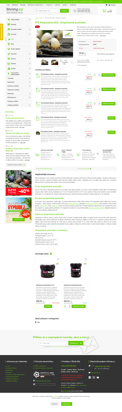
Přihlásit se (74, 343)
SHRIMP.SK (73, 5)
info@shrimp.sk (95, 373)
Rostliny (14, 54)
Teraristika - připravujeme (15, 73)
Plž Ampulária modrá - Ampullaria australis (54, 88)
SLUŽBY (64, 5)
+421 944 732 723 (83, 11)
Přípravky (11, 94)
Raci (12, 44)
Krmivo (13, 59)
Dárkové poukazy (12, 381)
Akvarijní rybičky (16, 29)
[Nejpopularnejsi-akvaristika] (44, 374)
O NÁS (8, 5)
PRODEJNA (23, 5)
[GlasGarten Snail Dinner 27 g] (48, 270)
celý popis (103, 35)
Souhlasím (66, 404)
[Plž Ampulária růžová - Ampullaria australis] (38, 75)
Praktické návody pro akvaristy (43, 368)
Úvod (36, 18)
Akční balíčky (15, 19)
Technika (10, 78)
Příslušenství (12, 97)
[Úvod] (19, 11)
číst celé (21, 127)
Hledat (64, 11)
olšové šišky (44, 206)
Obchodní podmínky (12, 377)
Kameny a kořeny (13, 86)
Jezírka (13, 68)
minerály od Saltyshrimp (96, 208)
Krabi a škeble (15, 49)
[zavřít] (119, 2)
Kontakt (9, 372)
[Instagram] (95, 378)
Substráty (11, 82)
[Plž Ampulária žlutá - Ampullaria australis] (38, 118)
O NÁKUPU (49, 5)
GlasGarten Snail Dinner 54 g (73, 285)
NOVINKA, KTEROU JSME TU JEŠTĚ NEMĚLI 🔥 (17, 150)
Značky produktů (13, 105)
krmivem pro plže (73, 204)
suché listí (55, 206)
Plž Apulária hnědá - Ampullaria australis (53, 131)
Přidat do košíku (108, 75)
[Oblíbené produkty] (106, 5)
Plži (12, 39)
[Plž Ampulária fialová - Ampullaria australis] (38, 104)
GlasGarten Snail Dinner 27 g (45, 285)
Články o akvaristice (40, 366)
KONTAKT (58, 5)
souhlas (55, 396)
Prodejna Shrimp (12, 368)
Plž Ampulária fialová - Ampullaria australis (54, 103)
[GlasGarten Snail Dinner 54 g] (76, 270)
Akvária (13, 64)
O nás (8, 366)
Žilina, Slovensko (81, 385)
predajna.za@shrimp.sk (68, 387)
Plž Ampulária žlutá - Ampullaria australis (54, 117)
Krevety (13, 34)
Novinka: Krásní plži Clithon (15, 118)
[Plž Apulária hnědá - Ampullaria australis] (38, 133)
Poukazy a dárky (13, 101)
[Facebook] (91, 378)
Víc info (111, 118)
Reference (10, 370)
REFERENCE (15, 5)
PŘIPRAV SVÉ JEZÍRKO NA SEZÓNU (18, 133)
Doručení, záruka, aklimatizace (16, 374)
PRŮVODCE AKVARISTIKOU (35, 5)
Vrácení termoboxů (12, 379)
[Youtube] (99, 378)
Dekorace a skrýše (13, 90)
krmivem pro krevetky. (92, 204)
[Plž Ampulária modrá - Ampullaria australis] (38, 90)
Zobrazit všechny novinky (15, 165)
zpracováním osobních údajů (57, 346)
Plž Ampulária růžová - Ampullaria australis (54, 74)
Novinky (13, 24)
